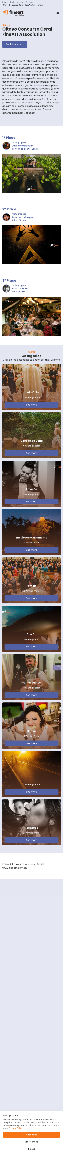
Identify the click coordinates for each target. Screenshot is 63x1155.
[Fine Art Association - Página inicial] (13, 13)
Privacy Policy (16, 1128)
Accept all (31, 1134)
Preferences (31, 1141)
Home (4, 2)
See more (31, 404)
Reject (31, 1149)
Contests (29, 2)
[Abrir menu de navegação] (58, 13)
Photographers (16, 2)
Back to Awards (15, 44)
